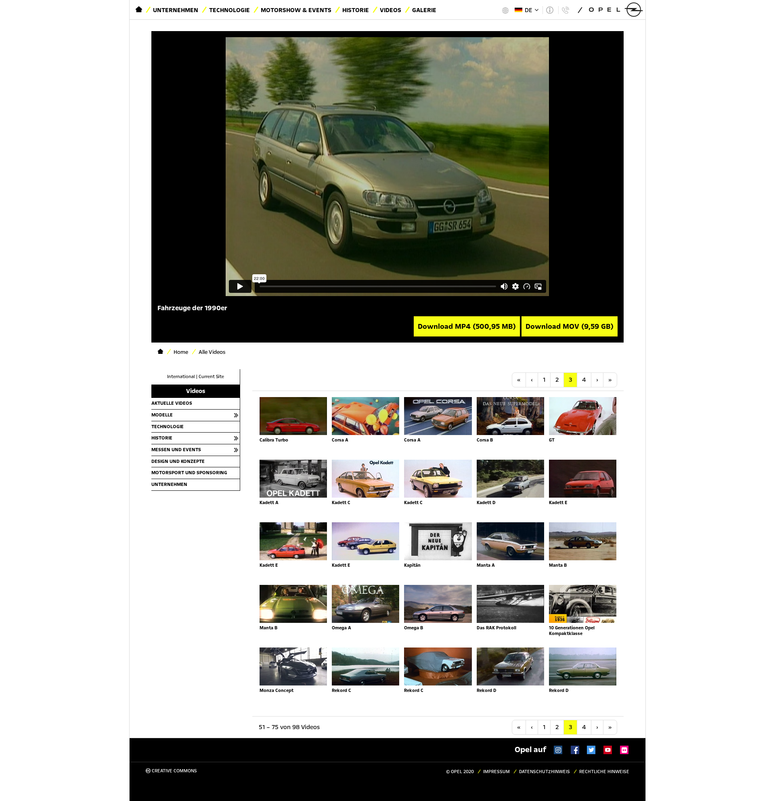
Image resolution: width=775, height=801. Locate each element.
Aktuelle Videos (171, 403)
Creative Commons (174, 771)
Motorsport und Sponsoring (189, 472)
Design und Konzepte (178, 461)
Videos (390, 10)
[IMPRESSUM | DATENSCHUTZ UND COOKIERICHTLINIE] (549, 10)
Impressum (496, 772)
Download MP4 (467, 326)
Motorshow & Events (296, 10)
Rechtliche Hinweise (604, 772)
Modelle (162, 415)
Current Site (211, 377)
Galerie (424, 10)
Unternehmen (175, 10)
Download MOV (570, 326)
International (181, 377)
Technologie (229, 10)
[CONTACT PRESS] (565, 10)
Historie (355, 10)
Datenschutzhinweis (544, 772)
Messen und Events (176, 449)
